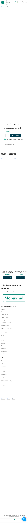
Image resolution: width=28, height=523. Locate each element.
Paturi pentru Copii (5, 320)
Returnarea (3, 374)
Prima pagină (7, 123)
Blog (2, 361)
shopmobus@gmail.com (9, 292)
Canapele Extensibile (15, 124)
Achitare (3, 369)
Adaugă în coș (15, 135)
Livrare (2, 363)
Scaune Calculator (5, 317)
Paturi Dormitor (5, 325)
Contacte (3, 366)
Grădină (3, 343)
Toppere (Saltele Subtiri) (7, 328)
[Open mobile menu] (2, 2)
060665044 (5, 288)
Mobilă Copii (4, 351)
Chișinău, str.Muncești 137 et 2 (11, 285)
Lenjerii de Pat (4, 314)
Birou (2, 335)
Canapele (6, 124)
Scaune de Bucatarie (6, 322)
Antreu (2, 340)
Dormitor (3, 346)
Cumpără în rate (5, 377)
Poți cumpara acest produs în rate (15, 139)
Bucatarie (3, 348)
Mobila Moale (14, 123)
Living (2, 337)
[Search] (12, 2)
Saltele (3, 309)
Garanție (3, 371)
